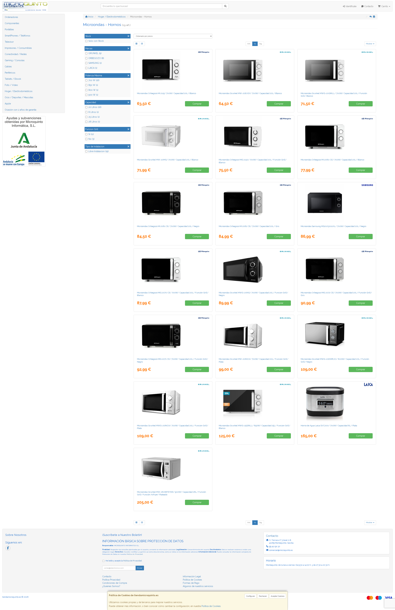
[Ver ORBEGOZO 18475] (337, 269)
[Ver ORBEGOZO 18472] (173, 203)
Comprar (197, 104)
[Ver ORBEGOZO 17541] (173, 70)
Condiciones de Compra (114, 583)
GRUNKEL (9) (95, 53)
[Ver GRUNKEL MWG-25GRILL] (255, 402)
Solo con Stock (96, 41)
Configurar (250, 596)
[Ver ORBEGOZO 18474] (255, 203)
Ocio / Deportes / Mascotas (19, 97)
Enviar (139, 568)
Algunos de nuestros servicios (198, 586)
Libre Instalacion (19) (98, 151)
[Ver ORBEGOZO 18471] (173, 269)
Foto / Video (11, 85)
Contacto (368, 6)
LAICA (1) (92, 68)
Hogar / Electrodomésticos (18, 91)
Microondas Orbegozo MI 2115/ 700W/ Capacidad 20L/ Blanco (166, 93)
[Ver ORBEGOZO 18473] (173, 335)
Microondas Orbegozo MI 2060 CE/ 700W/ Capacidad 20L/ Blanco (332, 159)
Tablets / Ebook (13, 79)
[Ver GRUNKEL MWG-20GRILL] (337, 70)
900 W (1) (93, 95)
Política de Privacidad (135, 554)
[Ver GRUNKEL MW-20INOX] (255, 335)
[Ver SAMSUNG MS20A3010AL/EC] (337, 203)
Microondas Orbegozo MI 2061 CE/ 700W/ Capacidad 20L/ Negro (168, 226)
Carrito (385, 6)
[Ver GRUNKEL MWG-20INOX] (173, 402)
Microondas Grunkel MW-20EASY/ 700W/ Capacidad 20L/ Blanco (250, 93)
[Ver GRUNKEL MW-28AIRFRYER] (173, 468)
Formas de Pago (191, 583)
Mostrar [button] (369, 44)
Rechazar (263, 596)
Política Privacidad (111, 580)
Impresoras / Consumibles (18, 48)
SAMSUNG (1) (95, 63)
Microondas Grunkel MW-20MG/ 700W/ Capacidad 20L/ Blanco (167, 159)
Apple (8, 103)
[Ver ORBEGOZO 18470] (337, 136)
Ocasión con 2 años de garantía (20, 110)
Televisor (9, 42)
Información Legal (192, 576)
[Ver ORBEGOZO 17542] (255, 136)
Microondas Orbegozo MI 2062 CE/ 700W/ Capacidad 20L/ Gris (249, 226)
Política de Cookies (211, 606)
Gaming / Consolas (15, 60)
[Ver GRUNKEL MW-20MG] (173, 136)
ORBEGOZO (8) (96, 58)
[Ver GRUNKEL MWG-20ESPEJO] (337, 335)
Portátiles (9, 29)
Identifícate (350, 6)
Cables (8, 66)
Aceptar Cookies (277, 596)
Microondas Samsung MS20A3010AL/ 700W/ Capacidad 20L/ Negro (333, 226)
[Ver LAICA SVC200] (337, 402)
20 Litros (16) (94, 107)
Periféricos (10, 72)
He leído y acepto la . (124, 561)
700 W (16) (93, 80)
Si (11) (91, 134)
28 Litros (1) (94, 121)
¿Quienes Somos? (111, 586)
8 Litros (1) (93, 112)
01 (255, 44)
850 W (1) (93, 85)
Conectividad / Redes (16, 54)
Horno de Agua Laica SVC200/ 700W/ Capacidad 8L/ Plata (329, 425)
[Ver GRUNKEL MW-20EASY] (255, 70)
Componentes (12, 23)
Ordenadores (11, 17)
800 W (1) (93, 90)
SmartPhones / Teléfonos (17, 35)
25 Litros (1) (94, 117)
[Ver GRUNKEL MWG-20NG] (255, 269)
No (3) (91, 139)
